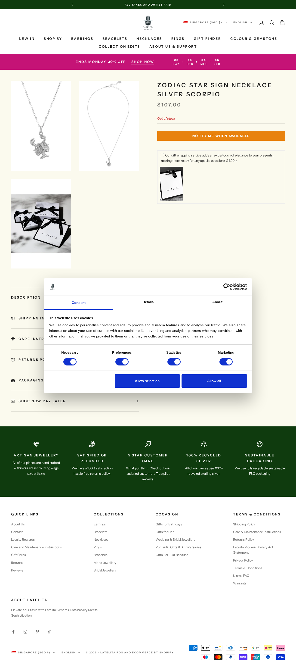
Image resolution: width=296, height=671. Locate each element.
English (240, 22)
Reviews (17, 570)
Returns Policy (243, 539)
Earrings (82, 39)
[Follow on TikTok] (49, 631)
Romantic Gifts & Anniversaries (178, 547)
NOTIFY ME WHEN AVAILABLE (221, 136)
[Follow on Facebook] (13, 631)
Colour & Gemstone (253, 39)
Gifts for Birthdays (169, 524)
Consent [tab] (79, 303)
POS (120, 652)
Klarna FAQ (241, 576)
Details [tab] (148, 302)
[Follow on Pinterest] (37, 631)
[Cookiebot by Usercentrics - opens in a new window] (227, 286)
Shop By (53, 39)
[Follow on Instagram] (25, 631)
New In (27, 39)
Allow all (214, 381)
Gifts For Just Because (172, 555)
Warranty (240, 583)
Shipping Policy (244, 524)
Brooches (101, 555)
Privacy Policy (243, 560)
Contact (17, 532)
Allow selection (147, 381)
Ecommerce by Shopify (153, 652)
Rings (178, 39)
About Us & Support (173, 47)
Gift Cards (18, 555)
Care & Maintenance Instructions (257, 532)
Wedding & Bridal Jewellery (175, 539)
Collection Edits (119, 47)
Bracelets (114, 39)
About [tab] (217, 302)
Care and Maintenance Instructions (36, 547)
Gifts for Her (165, 532)
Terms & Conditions (247, 568)
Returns (17, 563)
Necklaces (149, 39)
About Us (18, 524)
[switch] (122, 361)
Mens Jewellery (105, 563)
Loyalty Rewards (23, 539)
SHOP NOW (142, 62)
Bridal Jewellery (105, 570)
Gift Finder (207, 39)
